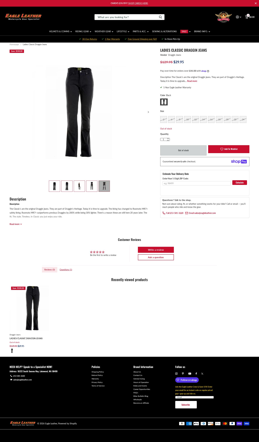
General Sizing (139, 379)
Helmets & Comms (59, 31)
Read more (192, 81)
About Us (137, 372)
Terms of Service (98, 386)
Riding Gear (82, 31)
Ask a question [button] (156, 257)
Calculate (240, 182)
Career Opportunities (141, 389)
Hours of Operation (141, 382)
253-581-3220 (19, 376)
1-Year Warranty (112, 39)
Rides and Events (140, 386)
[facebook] (196, 374)
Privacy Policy (97, 382)
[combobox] (129, 17)
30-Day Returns (89, 39)
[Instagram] (176, 373)
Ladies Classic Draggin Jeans (26, 338)
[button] (148, 112)
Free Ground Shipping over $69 (142, 39)
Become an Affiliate (141, 403)
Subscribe (186, 404)
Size (162, 111)
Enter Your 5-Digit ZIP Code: (176, 178)
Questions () (66, 269)
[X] (202, 374)
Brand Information (143, 367)
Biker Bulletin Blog (140, 396)
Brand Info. (201, 31)
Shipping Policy (98, 372)
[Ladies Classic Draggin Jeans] (33, 308)
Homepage (14, 44)
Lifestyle (122, 31)
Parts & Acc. (139, 31)
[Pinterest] (183, 373)
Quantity (164, 134)
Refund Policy (97, 375)
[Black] (12, 351)
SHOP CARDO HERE (138, 3)
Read (14, 224)
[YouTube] (189, 374)
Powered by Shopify (67, 423)
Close (255, 3)
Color (165, 95)
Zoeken (160, 17)
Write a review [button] (156, 249)
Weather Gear (103, 31)
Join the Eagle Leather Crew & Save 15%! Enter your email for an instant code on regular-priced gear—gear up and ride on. (194, 390)
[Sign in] (238, 17)
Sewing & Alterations (164, 31)
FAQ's (135, 393)
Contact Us (137, 375)
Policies (96, 367)
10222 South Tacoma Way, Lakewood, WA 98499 (37, 371)
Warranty (95, 379)
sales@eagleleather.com (22, 380)
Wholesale (137, 399)
